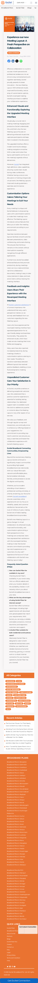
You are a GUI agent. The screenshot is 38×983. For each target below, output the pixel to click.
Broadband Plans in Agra (15, 908)
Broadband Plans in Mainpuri (16, 873)
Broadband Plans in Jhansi (15, 821)
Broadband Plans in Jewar (15, 824)
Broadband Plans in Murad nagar (17, 851)
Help (8, 960)
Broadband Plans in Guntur (16, 816)
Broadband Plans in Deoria (15, 862)
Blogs (29, 8)
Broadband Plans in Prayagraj (16, 878)
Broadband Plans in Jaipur (15, 773)
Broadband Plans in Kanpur (16, 829)
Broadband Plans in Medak (15, 848)
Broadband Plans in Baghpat (16, 794)
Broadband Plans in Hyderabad (17, 770)
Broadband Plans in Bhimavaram (17, 783)
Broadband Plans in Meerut (16, 846)
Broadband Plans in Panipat (16, 854)
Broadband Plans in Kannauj (16, 900)
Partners (9, 936)
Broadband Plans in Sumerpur (16, 919)
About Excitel (11, 933)
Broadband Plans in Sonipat (16, 886)
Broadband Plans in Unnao (15, 889)
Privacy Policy (11, 955)
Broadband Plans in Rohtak (16, 881)
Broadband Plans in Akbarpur (16, 865)
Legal (9, 952)
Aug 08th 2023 (25, 56)
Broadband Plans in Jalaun (15, 819)
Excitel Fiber (20, 8)
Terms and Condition (13, 958)
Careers (9, 944)
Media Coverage (13, 53)
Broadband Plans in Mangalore (17, 843)
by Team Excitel (12, 56)
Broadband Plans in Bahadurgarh (18, 805)
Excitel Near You (12, 941)
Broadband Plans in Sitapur (16, 800)
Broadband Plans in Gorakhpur (17, 767)
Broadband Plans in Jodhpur (16, 775)
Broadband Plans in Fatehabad (17, 808)
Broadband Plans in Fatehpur (16, 911)
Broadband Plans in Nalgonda (16, 837)
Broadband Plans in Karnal (15, 802)
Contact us (10, 947)
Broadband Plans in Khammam (17, 832)
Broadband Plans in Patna (15, 840)
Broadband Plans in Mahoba (16, 856)
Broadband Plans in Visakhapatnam (18, 894)
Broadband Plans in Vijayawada (17, 897)
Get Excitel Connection (19, 980)
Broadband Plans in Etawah (16, 786)
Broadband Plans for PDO (15, 870)
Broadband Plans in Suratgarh (16, 905)
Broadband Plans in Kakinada (16, 827)
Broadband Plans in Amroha (16, 781)
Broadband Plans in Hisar (15, 859)
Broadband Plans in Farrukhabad (17, 789)
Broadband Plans (12, 931)
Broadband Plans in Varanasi (16, 892)
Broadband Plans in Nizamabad (17, 875)
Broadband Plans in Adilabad (16, 778)
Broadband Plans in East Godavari (18, 791)
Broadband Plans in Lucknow (16, 835)
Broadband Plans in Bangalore (17, 762)
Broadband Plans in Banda (15, 916)
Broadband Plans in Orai (14, 913)
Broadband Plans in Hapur (15, 797)
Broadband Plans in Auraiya (16, 902)
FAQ (8, 950)
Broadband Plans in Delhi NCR (17, 764)
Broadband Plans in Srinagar (16, 883)
